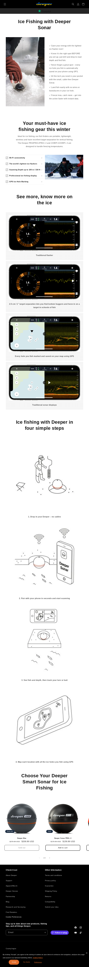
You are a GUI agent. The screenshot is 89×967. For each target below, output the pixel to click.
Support (9, 880)
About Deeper (11, 875)
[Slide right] (49, 857)
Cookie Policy (38, 958)
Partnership (10, 896)
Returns (48, 896)
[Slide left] (39, 857)
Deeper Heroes (12, 891)
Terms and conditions (53, 875)
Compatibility (50, 902)
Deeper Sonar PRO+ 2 (62, 838)
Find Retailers (11, 912)
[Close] (87, 953)
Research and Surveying (15, 907)
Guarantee (49, 886)
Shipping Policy (51, 891)
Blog (7, 902)
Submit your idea (52, 907)
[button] (4, 4)
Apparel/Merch (11, 886)
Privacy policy (50, 880)
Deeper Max (21, 838)
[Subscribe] (44, 932)
